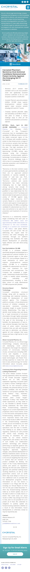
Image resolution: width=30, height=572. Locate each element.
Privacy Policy (4, 564)
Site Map (19, 564)
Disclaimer (12, 564)
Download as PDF (23, 84)
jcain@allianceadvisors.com (11, 523)
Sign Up (15, 554)
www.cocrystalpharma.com (14, 366)
